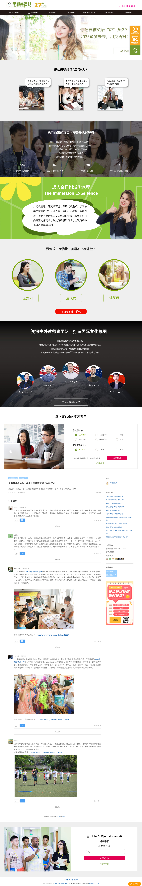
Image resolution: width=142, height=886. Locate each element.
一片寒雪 (16, 656)
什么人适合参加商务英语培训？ (115, 507)
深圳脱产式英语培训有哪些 (114, 503)
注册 (63, 816)
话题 (71, 879)
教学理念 (52, 12)
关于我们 (128, 12)
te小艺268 (17, 568)
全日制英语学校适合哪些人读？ (115, 500)
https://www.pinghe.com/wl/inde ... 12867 (53, 635)
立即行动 (104, 858)
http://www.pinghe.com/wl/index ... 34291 (46, 752)
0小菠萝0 (17, 535)
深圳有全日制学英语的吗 (113, 510)
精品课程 (15, 12)
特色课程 (34, 12)
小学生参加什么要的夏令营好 (114, 496)
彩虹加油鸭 (113, 483)
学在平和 (109, 12)
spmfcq (16, 741)
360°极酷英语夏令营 (34, 571)
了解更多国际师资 (71, 402)
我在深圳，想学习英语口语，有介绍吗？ (118, 537)
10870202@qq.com (20, 507)
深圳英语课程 (13, 478)
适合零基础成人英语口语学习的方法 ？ (117, 524)
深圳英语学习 (23, 478)
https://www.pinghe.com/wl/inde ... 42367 (53, 719)
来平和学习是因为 (90, 12)
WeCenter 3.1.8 (94, 883)
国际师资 (71, 12)
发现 (66, 879)
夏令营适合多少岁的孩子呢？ (114, 527)
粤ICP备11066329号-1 (62, 883)
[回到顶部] (135, 50)
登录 (58, 816)
